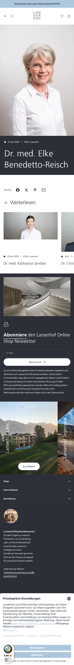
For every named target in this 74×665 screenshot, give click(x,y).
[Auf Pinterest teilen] (35, 190)
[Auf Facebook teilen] (18, 190)
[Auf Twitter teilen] (26, 190)
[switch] (8, 660)
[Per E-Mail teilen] (43, 190)
